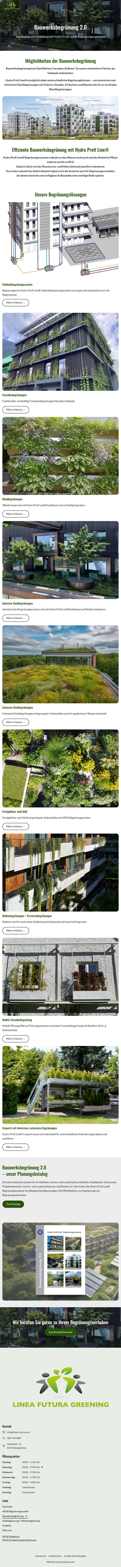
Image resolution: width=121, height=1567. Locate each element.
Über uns (7, 1530)
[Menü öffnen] (116, 6)
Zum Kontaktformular (60, 1332)
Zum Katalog (13, 1204)
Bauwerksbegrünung (12, 1516)
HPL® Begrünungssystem (15, 1511)
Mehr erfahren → (15, 302)
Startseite (7, 1506)
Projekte (6, 1525)
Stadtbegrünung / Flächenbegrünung (21, 1520)
